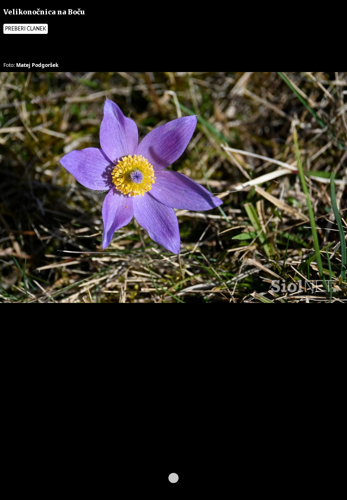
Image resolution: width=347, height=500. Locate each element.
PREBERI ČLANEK (25, 28)
